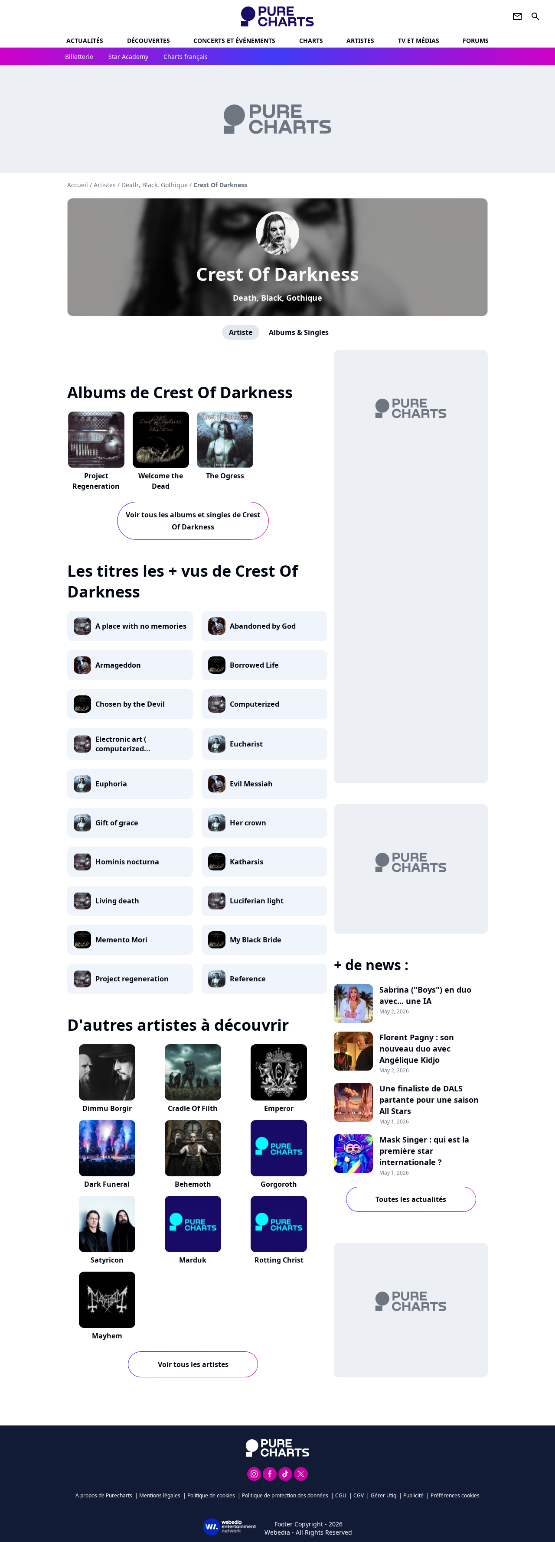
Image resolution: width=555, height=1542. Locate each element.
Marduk (192, 1260)
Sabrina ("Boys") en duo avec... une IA (425, 995)
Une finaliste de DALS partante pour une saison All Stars (429, 1099)
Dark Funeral (107, 1184)
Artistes (105, 185)
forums (476, 40)
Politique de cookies (211, 1495)
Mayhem (107, 1336)
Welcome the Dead (160, 481)
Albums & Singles (299, 332)
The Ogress (225, 475)
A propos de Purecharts (103, 1495)
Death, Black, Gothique (277, 297)
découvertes (148, 40)
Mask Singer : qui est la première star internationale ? (424, 1150)
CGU (340, 1495)
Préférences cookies (455, 1495)
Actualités (84, 40)
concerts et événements (234, 40)
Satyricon (107, 1260)
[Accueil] (277, 16)
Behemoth (193, 1184)
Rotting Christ (279, 1260)
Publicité (413, 1495)
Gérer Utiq (383, 1495)
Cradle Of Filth (193, 1108)
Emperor (279, 1108)
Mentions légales (159, 1495)
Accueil (77, 185)
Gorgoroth (279, 1184)
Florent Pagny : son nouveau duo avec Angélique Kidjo (416, 1048)
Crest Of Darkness (277, 273)
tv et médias (418, 40)
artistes (360, 40)
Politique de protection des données (285, 1495)
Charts (311, 40)
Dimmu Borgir (107, 1108)
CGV (358, 1495)
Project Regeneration (96, 481)
